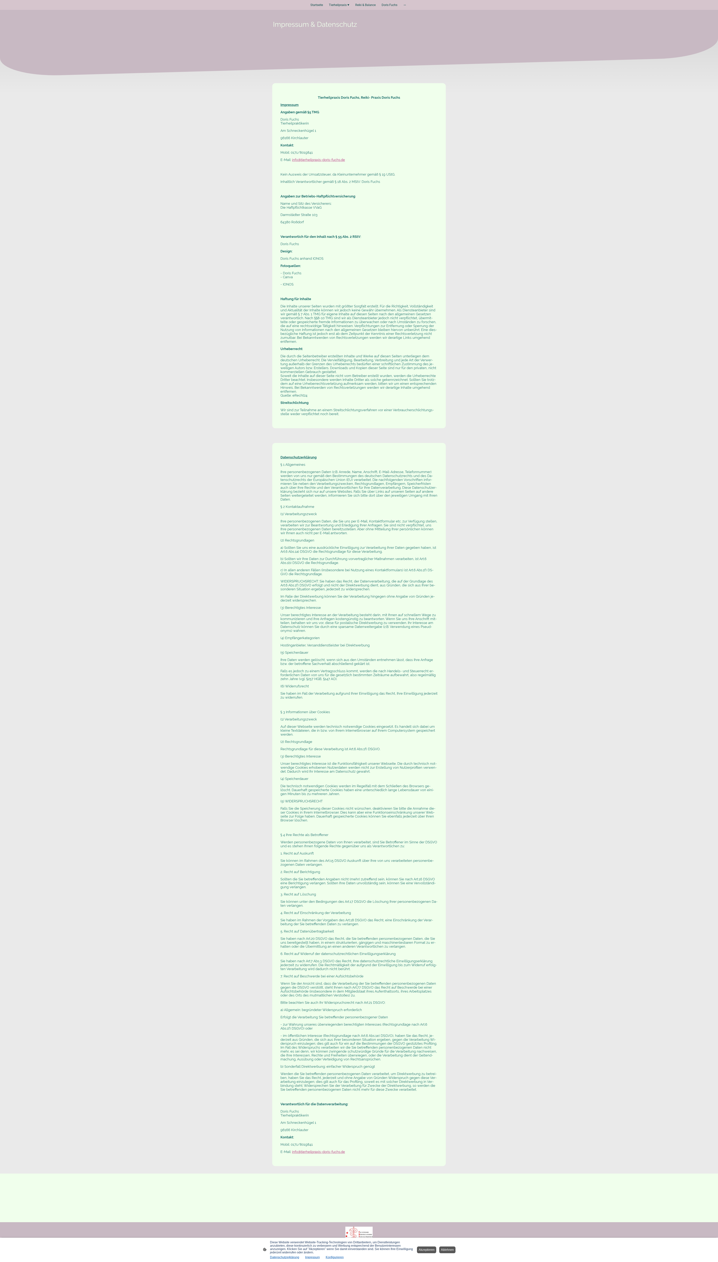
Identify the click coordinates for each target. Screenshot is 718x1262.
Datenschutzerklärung (284, 1257)
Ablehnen (447, 1249)
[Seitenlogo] (359, 1235)
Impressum (312, 1257)
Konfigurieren (335, 1257)
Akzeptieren (427, 1249)
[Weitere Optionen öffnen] (405, 5)
